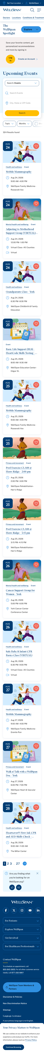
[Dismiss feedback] (37, 873)
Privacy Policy (31, 1040)
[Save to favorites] (36, 146)
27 (18, 863)
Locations (16, 18)
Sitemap (7, 1010)
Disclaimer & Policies (12, 997)
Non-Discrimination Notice (15, 1003)
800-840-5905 (9, 969)
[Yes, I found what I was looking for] (12, 887)
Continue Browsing (13, 1047)
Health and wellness (14, 167)
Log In (10, 59)
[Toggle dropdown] (31, 29)
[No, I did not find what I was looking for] (19, 887)
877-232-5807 (18, 973)
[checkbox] (36, 123)
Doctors (6, 18)
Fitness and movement (15, 463)
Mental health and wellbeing (17, 224)
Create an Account (26, 59)
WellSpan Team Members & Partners (21, 987)
